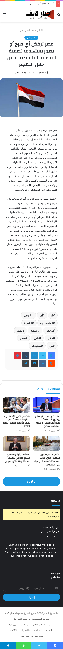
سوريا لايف (55, 573)
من (51, 345)
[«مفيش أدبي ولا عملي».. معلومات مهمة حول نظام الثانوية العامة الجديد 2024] (16, 405)
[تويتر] (42, 355)
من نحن (27, 618)
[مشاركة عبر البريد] (34, 363)
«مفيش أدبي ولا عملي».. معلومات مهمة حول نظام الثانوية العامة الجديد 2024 (16, 421)
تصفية (34, 330)
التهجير (27, 315)
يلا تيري (49, 630)
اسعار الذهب (39, 624)
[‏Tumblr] (25, 355)
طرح (36, 338)
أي (41, 315)
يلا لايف (14, 630)
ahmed (42, 72)
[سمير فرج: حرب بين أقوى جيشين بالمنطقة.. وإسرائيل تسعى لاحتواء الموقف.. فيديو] (46, 405)
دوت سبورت (37, 635)
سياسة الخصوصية (40, 618)
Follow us (55, 501)
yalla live (55, 577)
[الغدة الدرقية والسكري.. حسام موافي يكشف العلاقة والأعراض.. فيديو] (16, 443)
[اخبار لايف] (40, 14)
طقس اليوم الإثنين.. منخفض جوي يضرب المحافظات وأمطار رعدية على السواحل (47, 459)
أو (52, 315)
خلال (50, 338)
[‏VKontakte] (42, 363)
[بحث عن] (58, 16)
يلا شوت (51, 624)
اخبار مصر (25, 30)
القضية (28, 323)
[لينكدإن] (34, 355)
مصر (22, 338)
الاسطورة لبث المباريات (31, 630)
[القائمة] (4, 16)
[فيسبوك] (51, 355)
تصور (19, 330)
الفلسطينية (46, 323)
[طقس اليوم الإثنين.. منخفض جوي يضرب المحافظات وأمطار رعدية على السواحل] (46, 443)
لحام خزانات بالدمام (50, 531)
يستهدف (36, 345)
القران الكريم (53, 535)
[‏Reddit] (51, 363)
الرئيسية (36, 30)
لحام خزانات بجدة (51, 527)
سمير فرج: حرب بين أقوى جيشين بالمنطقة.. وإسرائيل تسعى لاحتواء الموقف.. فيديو (47, 421)
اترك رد (31, 481)
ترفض (49, 330)
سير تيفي (24, 635)
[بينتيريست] (17, 355)
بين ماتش (25, 624)
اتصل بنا (18, 618)
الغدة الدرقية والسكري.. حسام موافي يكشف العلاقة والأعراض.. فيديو (17, 458)
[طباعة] (25, 363)
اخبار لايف (10, 613)
